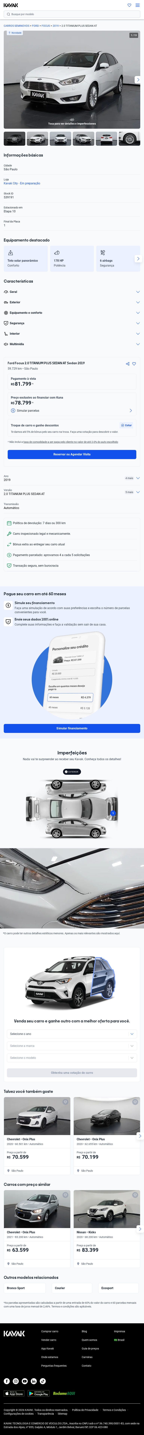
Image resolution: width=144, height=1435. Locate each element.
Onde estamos (49, 1357)
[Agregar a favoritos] (134, 364)
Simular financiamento (71, 728)
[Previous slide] (5, 79)
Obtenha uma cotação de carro (72, 1073)
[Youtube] (25, 1381)
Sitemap (62, 1413)
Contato (86, 1365)
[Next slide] (138, 79)
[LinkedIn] (34, 1381)
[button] (126, 425)
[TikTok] (43, 1381)
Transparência (45, 1413)
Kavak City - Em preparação (22, 183)
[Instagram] (16, 1381)
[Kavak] (9, 5)
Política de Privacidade (85, 1409)
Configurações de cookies (19, 1413)
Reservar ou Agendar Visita (72, 454)
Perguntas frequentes (54, 1365)
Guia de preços (90, 1348)
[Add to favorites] (65, 1102)
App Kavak (47, 1348)
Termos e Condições (114, 1409)
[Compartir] (127, 364)
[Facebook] (7, 1381)
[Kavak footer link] (14, 1349)
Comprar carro (49, 1331)
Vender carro (48, 1339)
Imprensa (119, 1331)
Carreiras (87, 1357)
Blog (84, 1331)
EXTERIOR (73, 772)
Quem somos (89, 1339)
